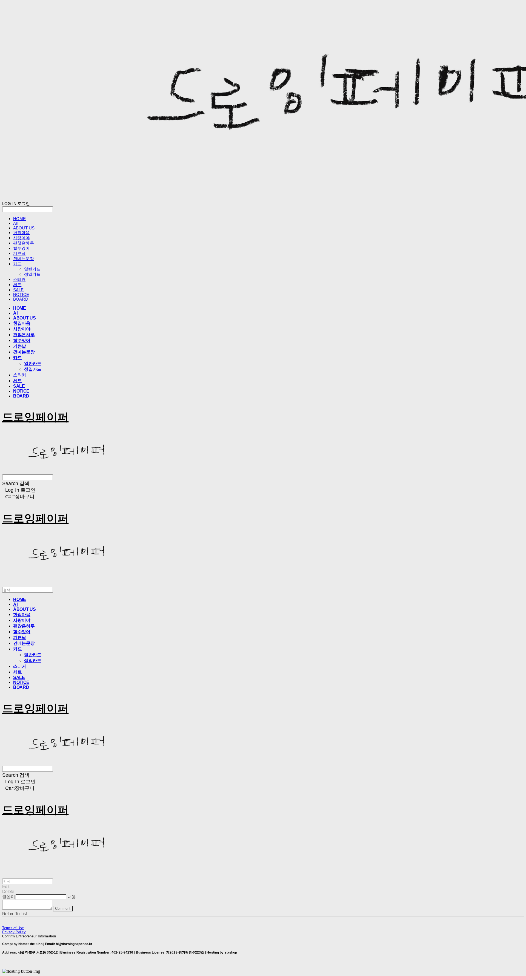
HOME (19, 218)
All (15, 223)
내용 (71, 896)
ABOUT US (24, 228)
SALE (18, 289)
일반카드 (32, 269)
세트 (17, 284)
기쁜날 (19, 253)
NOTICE (21, 294)
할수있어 (21, 248)
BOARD (20, 299)
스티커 (19, 279)
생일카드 (32, 274)
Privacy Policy (14, 932)
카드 (17, 263)
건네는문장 (23, 258)
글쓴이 (8, 896)
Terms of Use (13, 928)
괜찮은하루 (23, 243)
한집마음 (21, 232)
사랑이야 (21, 237)
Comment (62, 908)
